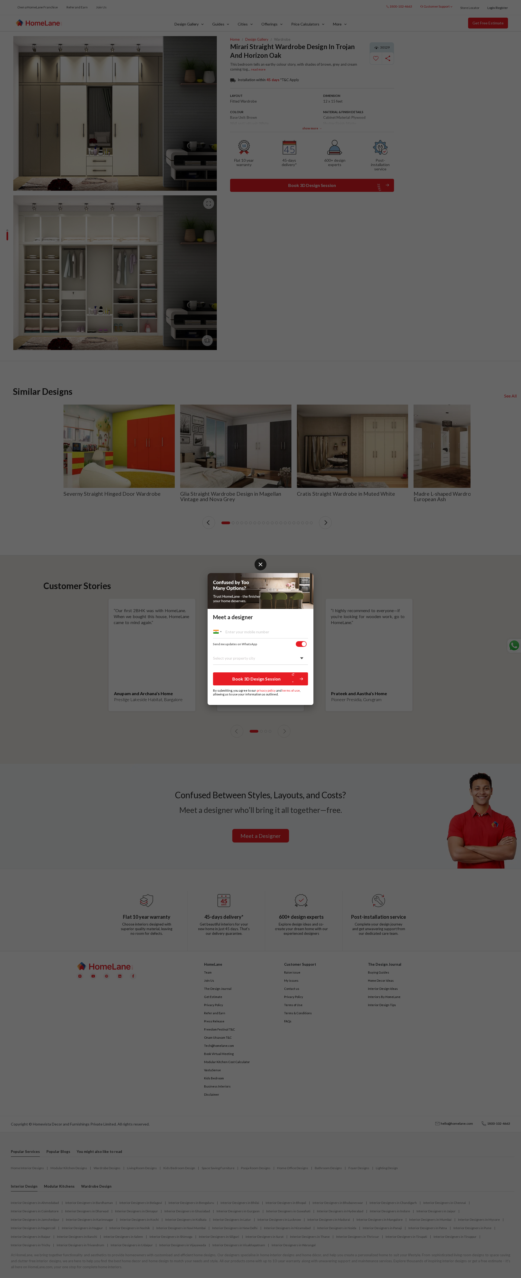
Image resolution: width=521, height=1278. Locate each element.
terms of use (291, 690)
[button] (260, 679)
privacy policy (266, 690)
